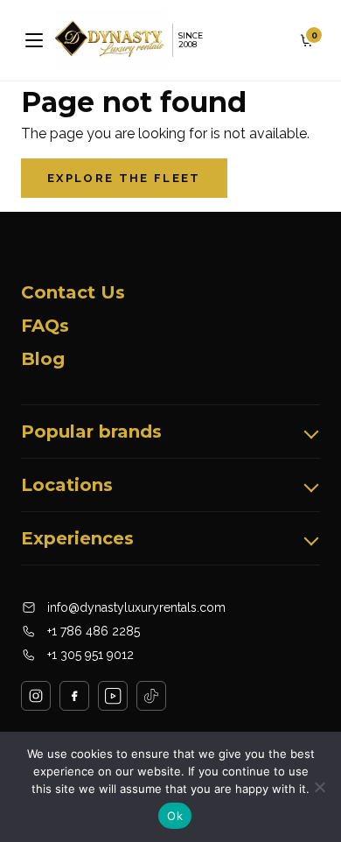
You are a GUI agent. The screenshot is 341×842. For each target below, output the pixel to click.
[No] (319, 787)
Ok (175, 816)
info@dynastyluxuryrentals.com (136, 607)
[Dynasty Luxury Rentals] (109, 40)
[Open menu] (34, 40)
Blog (43, 358)
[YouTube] (113, 696)
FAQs (45, 325)
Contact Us (73, 292)
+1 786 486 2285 (93, 631)
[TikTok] (151, 696)
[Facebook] (74, 696)
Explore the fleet (124, 178)
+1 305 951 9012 (90, 655)
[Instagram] (36, 696)
